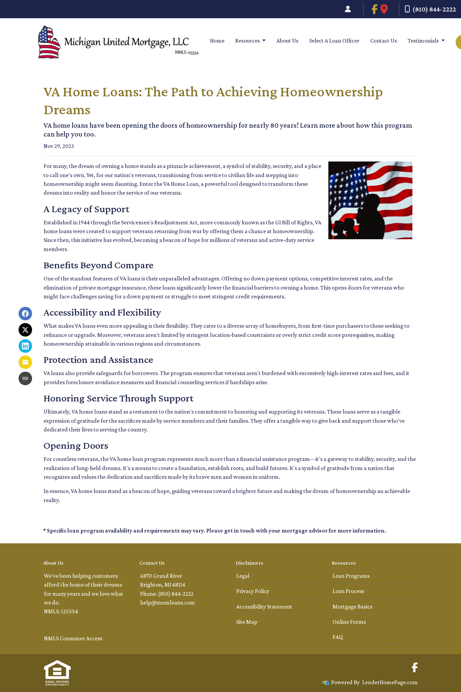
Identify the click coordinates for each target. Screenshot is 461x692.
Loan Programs (351, 575)
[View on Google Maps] (384, 9)
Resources (248, 40)
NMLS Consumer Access (73, 638)
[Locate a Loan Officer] (348, 9)
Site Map (246, 621)
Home (217, 40)
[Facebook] (381, 9)
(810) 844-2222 (434, 9)
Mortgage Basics (352, 606)
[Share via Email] (25, 362)
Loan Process (348, 591)
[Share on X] (25, 330)
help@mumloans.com (167, 602)
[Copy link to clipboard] (25, 378)
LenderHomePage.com (390, 682)
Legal (242, 575)
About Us (287, 40)
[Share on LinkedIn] (25, 346)
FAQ (337, 637)
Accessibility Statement (264, 606)
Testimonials (424, 40)
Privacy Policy (252, 591)
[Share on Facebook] (25, 313)
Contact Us (383, 40)
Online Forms (349, 621)
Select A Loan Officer (334, 40)
